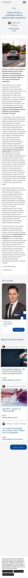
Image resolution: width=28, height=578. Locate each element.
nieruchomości (17, 380)
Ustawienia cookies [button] (7, 571)
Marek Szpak (8, 322)
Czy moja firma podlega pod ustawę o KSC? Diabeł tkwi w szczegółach (13, 430)
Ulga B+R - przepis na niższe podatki (11, 410)
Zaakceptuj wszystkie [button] (8, 574)
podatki (15, 417)
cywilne (14, 30)
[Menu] (24, 2)
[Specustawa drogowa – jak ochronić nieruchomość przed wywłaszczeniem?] (14, 358)
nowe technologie (18, 439)
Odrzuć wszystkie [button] (19, 571)
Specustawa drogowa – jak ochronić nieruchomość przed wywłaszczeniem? (13, 371)
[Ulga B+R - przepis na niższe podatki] (14, 397)
